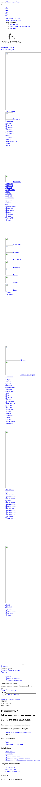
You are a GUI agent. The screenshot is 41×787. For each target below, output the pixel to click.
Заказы (8, 676)
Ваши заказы (10, 767)
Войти (3, 690)
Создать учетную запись (10, 699)
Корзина (4, 670)
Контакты (14, 24)
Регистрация (11, 690)
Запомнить (7, 703)
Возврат (13, 29)
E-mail (3, 692)
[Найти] (23, 664)
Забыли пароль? (13, 694)
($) (6, 8)
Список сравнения (12, 678)
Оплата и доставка (12, 756)
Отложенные (10, 769)
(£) (6, 15)
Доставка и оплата (12, 18)
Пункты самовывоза (13, 20)
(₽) (6, 10)
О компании (10, 752)
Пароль (4, 694)
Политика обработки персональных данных (22, 760)
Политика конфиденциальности (17, 758)
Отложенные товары (13, 680)
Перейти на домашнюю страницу (18, 732)
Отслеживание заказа (9, 686)
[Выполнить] (2, 688)
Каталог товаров (7, 50)
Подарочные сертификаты (20, 27)
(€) (6, 13)
